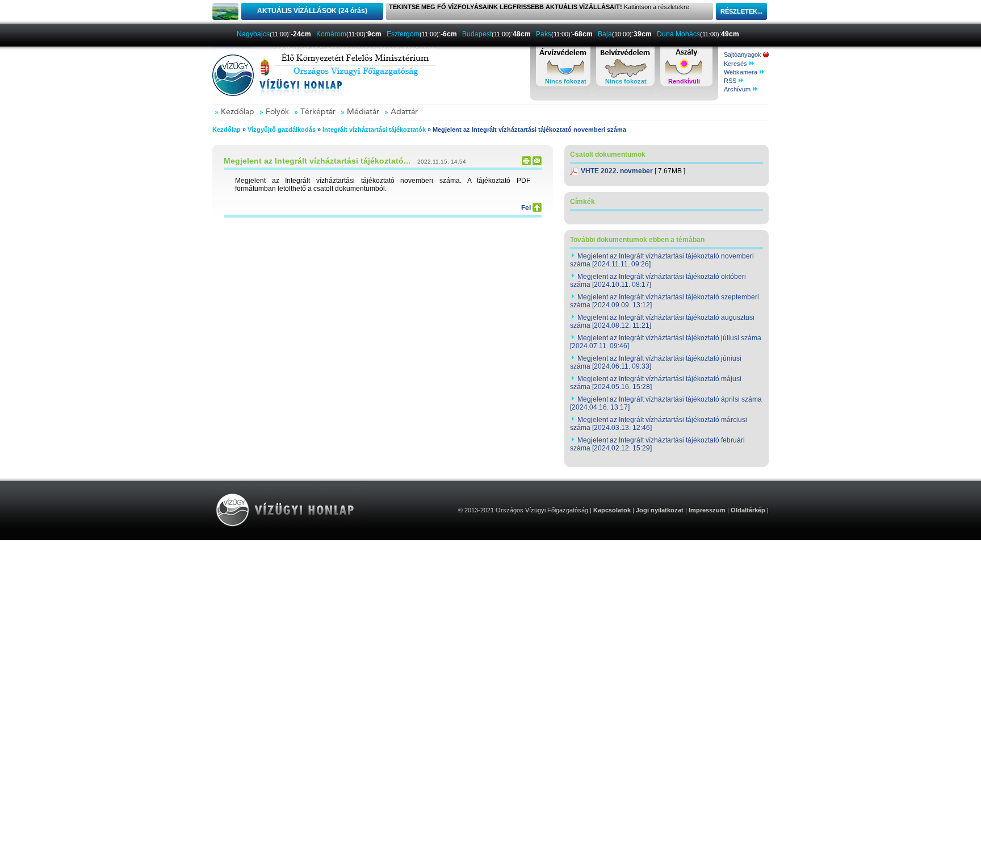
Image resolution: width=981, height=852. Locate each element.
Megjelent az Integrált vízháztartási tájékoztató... (317, 160)
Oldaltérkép (748, 510)
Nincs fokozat (565, 81)
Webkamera (741, 72)
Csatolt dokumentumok (607, 154)
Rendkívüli (684, 81)
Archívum (738, 89)
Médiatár (363, 111)
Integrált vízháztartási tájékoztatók (374, 129)
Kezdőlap (237, 111)
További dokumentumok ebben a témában (637, 240)
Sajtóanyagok (743, 54)
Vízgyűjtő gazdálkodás (282, 129)
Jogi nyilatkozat (660, 510)
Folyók (277, 111)
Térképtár (318, 111)
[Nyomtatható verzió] (526, 163)
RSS (731, 80)
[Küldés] (537, 163)
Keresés (736, 63)
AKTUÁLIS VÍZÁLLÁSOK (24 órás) (312, 11)
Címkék (582, 202)
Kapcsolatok (612, 510)
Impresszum (707, 510)
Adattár (404, 111)
